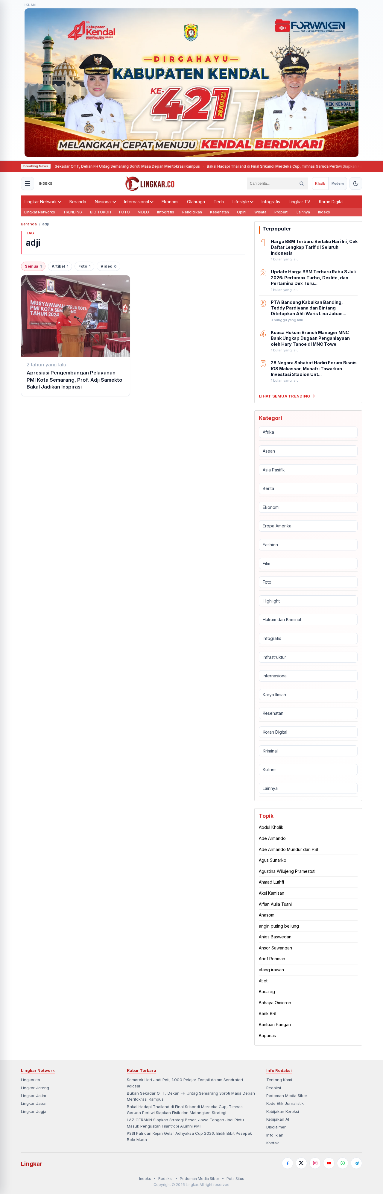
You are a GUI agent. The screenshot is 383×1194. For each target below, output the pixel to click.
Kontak (272, 1142)
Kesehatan (219, 212)
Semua (33, 266)
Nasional (103, 201)
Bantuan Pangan (275, 1024)
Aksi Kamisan (271, 893)
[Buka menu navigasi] (27, 183)
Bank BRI (267, 1013)
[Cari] (301, 183)
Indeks (324, 212)
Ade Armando (272, 838)
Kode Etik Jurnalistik (285, 1103)
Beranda (77, 201)
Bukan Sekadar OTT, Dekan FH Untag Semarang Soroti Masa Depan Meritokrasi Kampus (96, 166)
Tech (219, 201)
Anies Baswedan (275, 936)
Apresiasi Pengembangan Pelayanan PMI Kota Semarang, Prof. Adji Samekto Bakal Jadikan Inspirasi (74, 380)
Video (108, 266)
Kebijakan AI (277, 1119)
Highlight (271, 600)
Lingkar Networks (39, 212)
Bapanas (267, 1035)
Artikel (60, 266)
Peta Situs (235, 1178)
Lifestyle (240, 201)
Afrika (268, 432)
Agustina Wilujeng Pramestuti (287, 871)
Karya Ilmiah (274, 694)
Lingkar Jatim (33, 1095)
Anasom (266, 914)
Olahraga (196, 201)
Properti (281, 212)
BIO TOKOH (100, 212)
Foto (84, 266)
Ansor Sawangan (275, 947)
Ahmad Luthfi (271, 881)
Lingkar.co (30, 1079)
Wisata (260, 212)
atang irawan (271, 969)
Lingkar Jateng (35, 1087)
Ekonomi (170, 201)
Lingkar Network (41, 201)
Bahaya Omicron (275, 1002)
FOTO (124, 212)
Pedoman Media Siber (286, 1095)
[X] (301, 1163)
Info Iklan (274, 1135)
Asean (269, 450)
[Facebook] (287, 1163)
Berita (268, 488)
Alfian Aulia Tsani (275, 904)
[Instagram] (315, 1163)
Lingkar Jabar (34, 1103)
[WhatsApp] (342, 1163)
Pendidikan (192, 212)
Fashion (270, 544)
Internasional (136, 201)
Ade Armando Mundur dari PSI (288, 849)
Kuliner (269, 769)
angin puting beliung (279, 926)
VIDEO (143, 212)
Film (266, 563)
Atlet (263, 980)
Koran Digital (331, 201)
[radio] (320, 183)
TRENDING (72, 212)
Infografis (271, 201)
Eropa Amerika (277, 525)
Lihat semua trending (284, 396)
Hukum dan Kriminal (282, 619)
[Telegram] (356, 1163)
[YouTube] (329, 1163)
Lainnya (303, 212)
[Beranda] (150, 183)
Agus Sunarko (272, 860)
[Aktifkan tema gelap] (355, 183)
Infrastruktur (274, 657)
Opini (241, 212)
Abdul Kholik (271, 827)
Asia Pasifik (274, 469)
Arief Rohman (272, 958)
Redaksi (273, 1087)
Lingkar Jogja (33, 1111)
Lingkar (31, 1163)
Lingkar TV (299, 201)
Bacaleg (267, 991)
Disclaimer (276, 1127)
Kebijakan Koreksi (282, 1111)
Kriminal (270, 750)
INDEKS (46, 183)
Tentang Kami (279, 1079)
